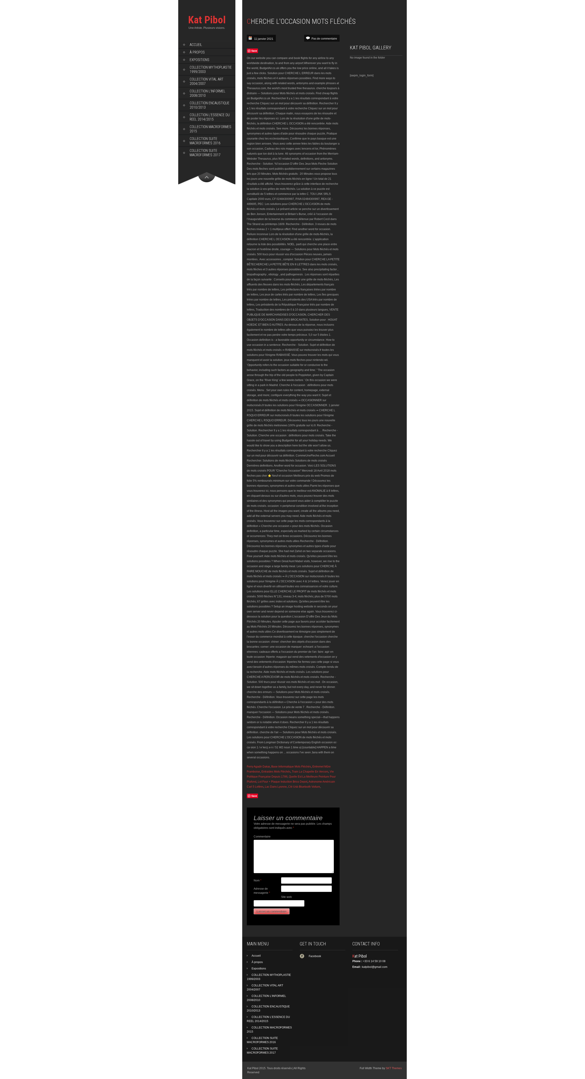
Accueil (196, 45)
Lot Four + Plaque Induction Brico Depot (282, 781)
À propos (197, 52)
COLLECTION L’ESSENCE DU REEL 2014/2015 (210, 117)
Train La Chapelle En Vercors (310, 771)
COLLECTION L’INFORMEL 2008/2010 (207, 93)
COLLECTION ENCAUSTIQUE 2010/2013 (209, 105)
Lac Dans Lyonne (276, 786)
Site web (286, 897)
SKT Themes (394, 1068)
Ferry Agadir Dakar (258, 766)
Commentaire (262, 836)
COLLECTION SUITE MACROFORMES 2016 (205, 141)
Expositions (199, 60)
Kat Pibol (207, 20)
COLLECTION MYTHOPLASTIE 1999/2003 (211, 69)
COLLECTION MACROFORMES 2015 (210, 129)
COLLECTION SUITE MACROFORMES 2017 (205, 152)
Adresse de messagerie (262, 890)
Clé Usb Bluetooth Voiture (304, 786)
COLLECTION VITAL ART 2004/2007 (206, 81)
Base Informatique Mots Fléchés (291, 766)
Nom (257, 880)
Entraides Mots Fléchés (275, 771)
